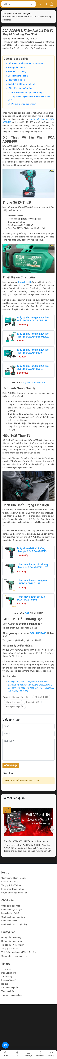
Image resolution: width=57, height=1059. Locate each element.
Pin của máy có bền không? (24, 104)
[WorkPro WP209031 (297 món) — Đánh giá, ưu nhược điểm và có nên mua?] (28, 822)
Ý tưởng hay (6, 976)
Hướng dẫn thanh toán (11, 941)
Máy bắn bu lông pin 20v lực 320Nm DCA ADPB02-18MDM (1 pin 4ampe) (33, 367)
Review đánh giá (8, 980)
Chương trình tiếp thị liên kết (14, 892)
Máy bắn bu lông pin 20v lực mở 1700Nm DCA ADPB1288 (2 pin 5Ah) (33, 319)
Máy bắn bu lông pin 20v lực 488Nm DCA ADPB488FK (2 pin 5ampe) (33, 335)
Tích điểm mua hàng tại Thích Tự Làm (18, 952)
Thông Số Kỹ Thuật (16, 67)
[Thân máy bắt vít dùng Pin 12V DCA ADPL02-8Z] (10, 584)
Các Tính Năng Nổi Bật (18, 76)
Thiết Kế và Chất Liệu (17, 71)
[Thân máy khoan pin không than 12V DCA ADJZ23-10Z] (10, 568)
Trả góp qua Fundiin (10, 948)
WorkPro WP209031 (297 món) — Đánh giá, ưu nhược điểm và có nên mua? (26, 841)
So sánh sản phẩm (9, 987)
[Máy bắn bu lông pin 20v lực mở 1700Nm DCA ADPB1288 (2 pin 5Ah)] (10, 322)
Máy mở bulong (13, 702)
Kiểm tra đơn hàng (9, 881)
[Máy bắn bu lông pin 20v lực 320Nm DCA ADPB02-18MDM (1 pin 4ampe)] (10, 370)
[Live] (45, 4)
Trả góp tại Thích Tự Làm (12, 945)
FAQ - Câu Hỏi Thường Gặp (20, 88)
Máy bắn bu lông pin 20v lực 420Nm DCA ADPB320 (33, 351)
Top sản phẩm (7, 991)
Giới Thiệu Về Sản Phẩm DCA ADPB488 (25, 63)
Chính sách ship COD (10, 920)
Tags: (5, 697)
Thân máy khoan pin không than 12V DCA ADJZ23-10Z (32, 566)
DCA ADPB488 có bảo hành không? (27, 92)
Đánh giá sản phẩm (14, 706)
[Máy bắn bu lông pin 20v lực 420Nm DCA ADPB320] (10, 354)
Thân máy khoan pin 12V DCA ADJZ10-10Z (31, 598)
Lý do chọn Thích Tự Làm (12, 889)
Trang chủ (6, 13)
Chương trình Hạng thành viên (14, 956)
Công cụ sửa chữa (20, 697)
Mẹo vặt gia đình (8, 973)
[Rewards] (5, 1045)
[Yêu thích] (39, 4)
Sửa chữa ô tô (32, 702)
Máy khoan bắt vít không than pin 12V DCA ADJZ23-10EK (32, 550)
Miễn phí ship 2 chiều (10, 913)
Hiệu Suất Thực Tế (16, 80)
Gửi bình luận (10, 765)
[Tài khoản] (52, 4)
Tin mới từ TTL (8, 969)
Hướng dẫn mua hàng (11, 937)
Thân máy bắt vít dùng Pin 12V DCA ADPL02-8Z (32, 582)
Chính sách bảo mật (10, 906)
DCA (27, 613)
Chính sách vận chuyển (11, 909)
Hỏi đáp (4, 984)
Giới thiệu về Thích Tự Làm (13, 878)
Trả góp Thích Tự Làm (11, 885)
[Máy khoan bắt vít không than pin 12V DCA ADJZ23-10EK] (10, 552)
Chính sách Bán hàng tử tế (13, 917)
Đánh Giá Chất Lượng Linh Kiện (22, 84)
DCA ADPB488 (24, 282)
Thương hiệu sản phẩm (11, 995)
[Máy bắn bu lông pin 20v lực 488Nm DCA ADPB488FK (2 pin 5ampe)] (10, 338)
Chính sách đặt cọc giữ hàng (14, 924)
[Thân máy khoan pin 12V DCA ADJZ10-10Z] (10, 601)
